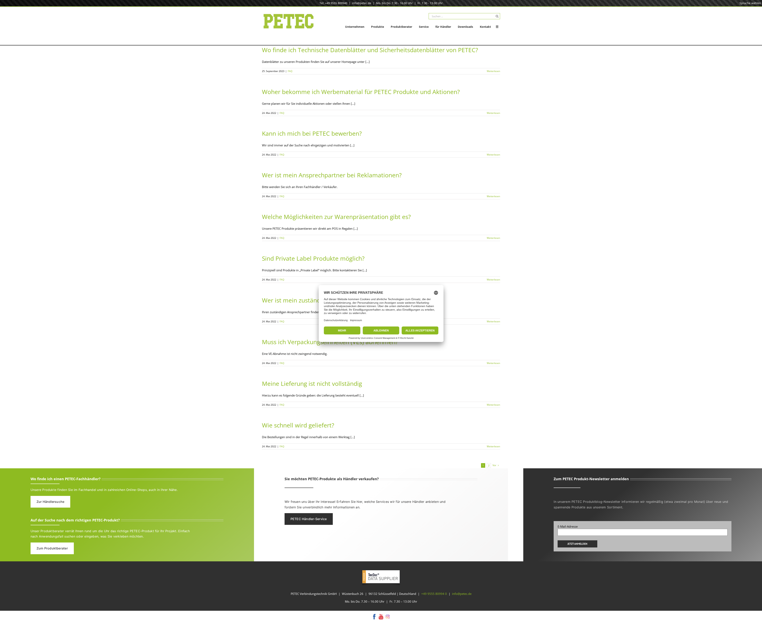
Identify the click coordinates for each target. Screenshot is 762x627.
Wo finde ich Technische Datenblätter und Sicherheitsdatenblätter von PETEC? (370, 50)
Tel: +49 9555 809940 (333, 3)
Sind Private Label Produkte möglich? (313, 258)
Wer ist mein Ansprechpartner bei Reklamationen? (332, 175)
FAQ (290, 71)
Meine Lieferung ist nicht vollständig (312, 383)
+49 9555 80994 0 (434, 594)
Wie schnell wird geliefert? (298, 425)
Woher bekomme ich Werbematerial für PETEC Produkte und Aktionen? (361, 92)
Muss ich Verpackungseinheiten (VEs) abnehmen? (330, 342)
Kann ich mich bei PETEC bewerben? (312, 133)
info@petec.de (361, 3)
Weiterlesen (493, 71)
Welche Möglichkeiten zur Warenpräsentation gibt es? (336, 217)
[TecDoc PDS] (381, 570)
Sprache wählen (750, 3)
